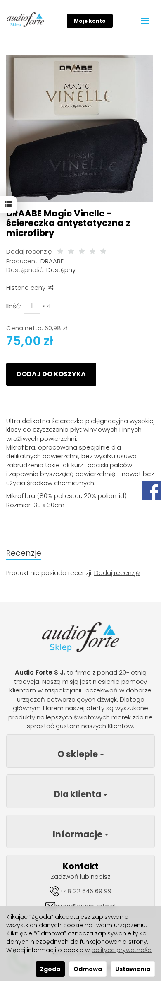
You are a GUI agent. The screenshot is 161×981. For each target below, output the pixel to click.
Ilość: (13, 306)
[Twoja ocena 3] (81, 252)
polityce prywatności (121, 950)
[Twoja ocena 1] (60, 252)
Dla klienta (78, 794)
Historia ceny (26, 287)
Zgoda (50, 969)
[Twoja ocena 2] (71, 252)
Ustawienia (132, 969)
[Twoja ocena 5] (103, 252)
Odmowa (87, 969)
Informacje (78, 834)
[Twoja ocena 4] (92, 252)
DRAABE (52, 261)
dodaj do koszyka (51, 374)
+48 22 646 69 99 (85, 891)
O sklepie (78, 754)
